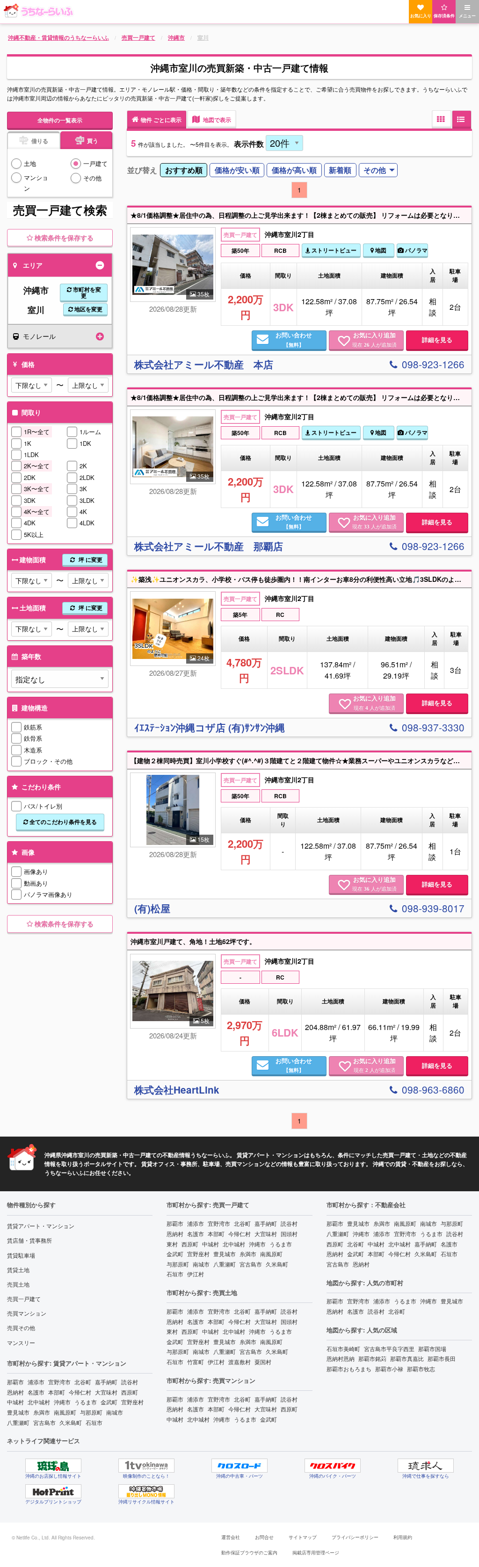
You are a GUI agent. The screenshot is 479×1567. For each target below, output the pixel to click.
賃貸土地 (18, 1270)
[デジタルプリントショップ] (53, 1491)
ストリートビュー (333, 250)
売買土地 (18, 1284)
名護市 (36, 1392)
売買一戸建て (24, 1298)
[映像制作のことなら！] (146, 1466)
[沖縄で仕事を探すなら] (426, 1466)
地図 (380, 250)
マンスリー (21, 1342)
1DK (85, 443)
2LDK (87, 477)
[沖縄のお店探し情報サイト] (53, 1466)
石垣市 (94, 1422)
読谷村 (129, 1382)
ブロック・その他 (48, 761)
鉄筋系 (33, 727)
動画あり (36, 883)
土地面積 (61, 607)
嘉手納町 (106, 1382)
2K (83, 465)
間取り (30, 412)
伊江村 (195, 1274)
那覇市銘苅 (372, 1358)
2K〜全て (37, 465)
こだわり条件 (40, 786)
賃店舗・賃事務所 (29, 1240)
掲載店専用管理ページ (315, 1552)
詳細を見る (437, 340)
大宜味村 (106, 1392)
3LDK (87, 500)
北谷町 (82, 1382)
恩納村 (15, 1392)
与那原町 (91, 1412)
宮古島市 (44, 1422)
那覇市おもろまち (349, 1369)
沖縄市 (62, 1402)
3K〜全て (37, 488)
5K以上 (34, 534)
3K (83, 488)
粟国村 (262, 1362)
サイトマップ (303, 1537)
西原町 (129, 1392)
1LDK (31, 454)
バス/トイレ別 (43, 805)
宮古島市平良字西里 (389, 1348)
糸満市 (41, 1412)
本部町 (56, 1392)
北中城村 (39, 1402)
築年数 (30, 656)
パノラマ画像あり (48, 894)
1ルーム (90, 431)
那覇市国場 (432, 1348)
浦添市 (36, 1382)
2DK (30, 477)
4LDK (87, 522)
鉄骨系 (33, 738)
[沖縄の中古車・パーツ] (239, 1466)
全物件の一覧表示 (59, 120)
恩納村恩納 (341, 1358)
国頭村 (289, 1234)
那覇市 (15, 1382)
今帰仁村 (80, 1392)
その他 (92, 177)
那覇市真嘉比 (407, 1358)
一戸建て (95, 163)
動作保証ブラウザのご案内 (249, 1552)
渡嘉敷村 (239, 1362)
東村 (172, 1244)
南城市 (114, 1412)
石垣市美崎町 (343, 1348)
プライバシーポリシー (355, 1537)
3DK (30, 500)
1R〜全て (37, 431)
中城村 (15, 1402)
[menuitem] (183, 170)
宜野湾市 (59, 1382)
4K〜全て (37, 511)
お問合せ (264, 1537)
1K (27, 443)
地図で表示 (216, 119)
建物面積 (61, 559)
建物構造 (34, 707)
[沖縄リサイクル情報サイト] (146, 1491)
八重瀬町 (18, 1422)
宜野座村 (132, 1402)
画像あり (36, 871)
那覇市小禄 (389, 1369)
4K (83, 511)
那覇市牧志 (421, 1369)
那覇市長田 (442, 1358)
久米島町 (70, 1422)
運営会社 (230, 1537)
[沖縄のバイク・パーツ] (333, 1466)
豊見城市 (18, 1412)
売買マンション (26, 1313)
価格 (27, 364)
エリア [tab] (33, 265)
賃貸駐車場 (21, 1255)
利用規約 (402, 1537)
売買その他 (21, 1327)
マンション (36, 183)
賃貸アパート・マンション (40, 1226)
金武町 (109, 1402)
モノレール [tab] (39, 336)
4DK (30, 522)
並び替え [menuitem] (142, 170)
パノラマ (416, 250)
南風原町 (65, 1412)
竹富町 (195, 1362)
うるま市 (85, 1402)
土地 (30, 163)
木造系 (33, 749)
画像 (27, 852)
